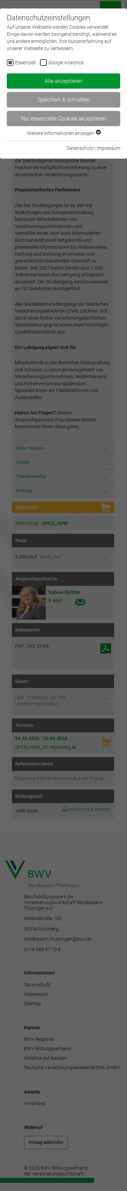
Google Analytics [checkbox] (66, 62)
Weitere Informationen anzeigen (61, 133)
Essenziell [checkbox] (25, 62)
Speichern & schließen (64, 99)
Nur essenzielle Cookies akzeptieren (63, 118)
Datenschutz (80, 148)
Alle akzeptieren (63, 81)
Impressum (108, 148)
